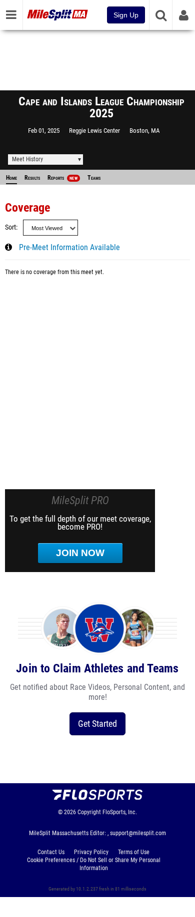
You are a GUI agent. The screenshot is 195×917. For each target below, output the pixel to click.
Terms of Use (134, 852)
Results (32, 177)
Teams (94, 177)
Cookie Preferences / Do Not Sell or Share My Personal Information (93, 864)
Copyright (89, 812)
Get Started (97, 723)
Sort (10, 227)
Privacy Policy (91, 852)
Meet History (27, 159)
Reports (63, 177)
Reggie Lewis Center (94, 130)
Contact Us (51, 852)
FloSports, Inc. (119, 812)
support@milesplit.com (138, 833)
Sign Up (126, 15)
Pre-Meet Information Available (69, 247)
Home (11, 177)
